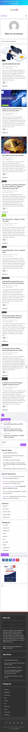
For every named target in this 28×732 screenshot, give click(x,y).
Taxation (4, 181)
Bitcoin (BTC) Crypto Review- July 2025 (13, 424)
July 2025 (5, 506)
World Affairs (6, 550)
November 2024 (6, 514)
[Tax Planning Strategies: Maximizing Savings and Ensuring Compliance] (2, 313)
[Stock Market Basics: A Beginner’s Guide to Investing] (2, 216)
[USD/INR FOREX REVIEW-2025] (14, 53)
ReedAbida (5, 481)
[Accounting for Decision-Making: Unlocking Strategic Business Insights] (2, 345)
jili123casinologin (7, 476)
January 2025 (6, 509)
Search (4, 442)
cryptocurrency (7, 422)
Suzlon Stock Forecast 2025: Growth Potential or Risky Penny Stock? (12, 110)
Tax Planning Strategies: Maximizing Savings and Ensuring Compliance (12, 316)
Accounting (5, 345)
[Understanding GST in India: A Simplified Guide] (2, 247)
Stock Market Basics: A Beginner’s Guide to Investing (14, 469)
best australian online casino (9, 486)
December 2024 (6, 511)
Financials (5, 536)
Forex (3, 60)
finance (4, 533)
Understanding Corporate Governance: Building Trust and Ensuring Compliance (13, 282)
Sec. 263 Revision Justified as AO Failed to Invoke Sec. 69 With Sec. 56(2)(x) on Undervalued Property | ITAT (14, 186)
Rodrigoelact (6, 496)
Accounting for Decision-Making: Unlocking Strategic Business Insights (12, 349)
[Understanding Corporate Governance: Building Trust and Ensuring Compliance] (2, 278)
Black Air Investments (8, 66)
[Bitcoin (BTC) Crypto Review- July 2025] (14, 145)
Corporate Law (4, 379)
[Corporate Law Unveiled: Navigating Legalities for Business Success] (2, 380)
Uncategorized (5, 278)
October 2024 (6, 517)
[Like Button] (4, 83)
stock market (5, 105)
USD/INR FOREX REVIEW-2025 (8, 2)
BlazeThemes (16, 728)
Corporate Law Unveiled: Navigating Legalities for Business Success (12, 383)
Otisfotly (5, 491)
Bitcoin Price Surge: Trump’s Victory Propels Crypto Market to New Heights (13, 429)
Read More (4, 86)
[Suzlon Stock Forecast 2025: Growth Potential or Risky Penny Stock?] (14, 98)
